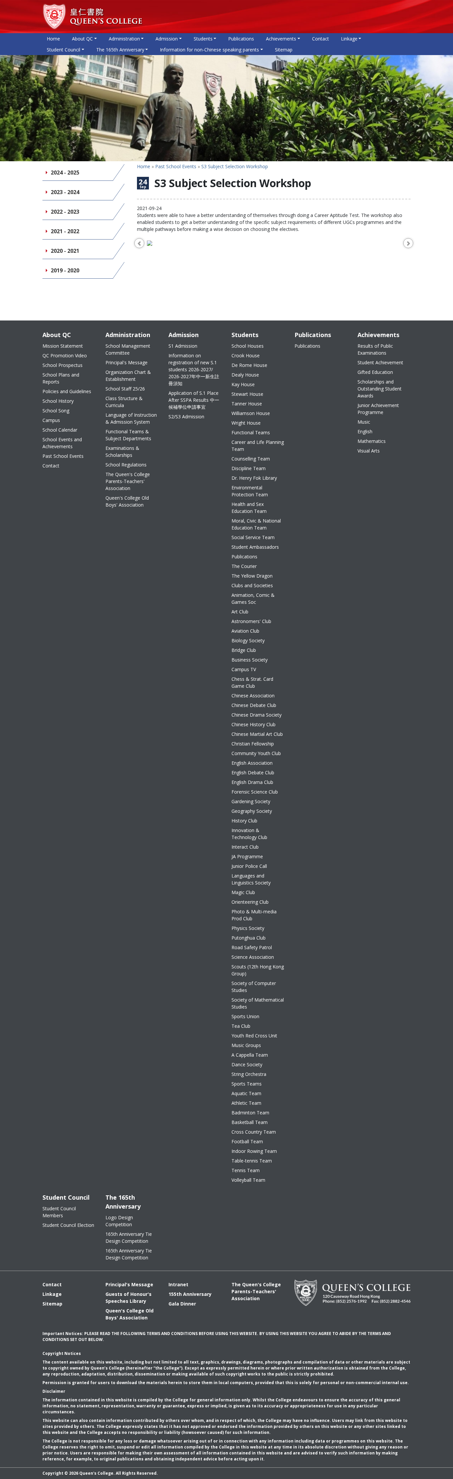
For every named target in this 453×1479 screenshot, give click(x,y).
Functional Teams (250, 432)
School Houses (247, 346)
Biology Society (248, 640)
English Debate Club (252, 772)
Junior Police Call (249, 866)
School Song (55, 410)
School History (58, 401)
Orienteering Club (250, 902)
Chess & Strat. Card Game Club (252, 682)
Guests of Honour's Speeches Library (128, 1297)
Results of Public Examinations (375, 349)
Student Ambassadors (255, 547)
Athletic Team (246, 1103)
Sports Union (245, 1016)
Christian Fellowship (252, 743)
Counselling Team (250, 459)
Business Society (249, 660)
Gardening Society (250, 801)
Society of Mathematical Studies (257, 1003)
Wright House (246, 423)
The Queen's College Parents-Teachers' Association (127, 481)
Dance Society (246, 1064)
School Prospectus (62, 365)
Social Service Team (253, 537)
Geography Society (251, 811)
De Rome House (249, 365)
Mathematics (371, 441)
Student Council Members (59, 1212)
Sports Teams (246, 1084)
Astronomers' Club (251, 621)
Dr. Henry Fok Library (254, 478)
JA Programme (247, 856)
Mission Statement (62, 346)
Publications (241, 38)
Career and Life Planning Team (257, 445)
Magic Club (243, 892)
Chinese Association (253, 695)
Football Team (247, 1141)
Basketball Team (249, 1122)
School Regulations (126, 464)
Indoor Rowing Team (254, 1151)
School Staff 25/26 (125, 389)
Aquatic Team (246, 1093)
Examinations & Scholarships (122, 451)
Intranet (178, 1284)
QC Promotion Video (64, 355)
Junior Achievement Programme (378, 408)
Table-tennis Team (251, 1161)
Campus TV (243, 669)
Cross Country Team (253, 1132)
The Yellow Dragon (252, 576)
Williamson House (250, 413)
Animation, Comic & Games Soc (253, 598)
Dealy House (245, 375)
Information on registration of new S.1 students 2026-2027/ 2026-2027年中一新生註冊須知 (193, 369)
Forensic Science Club (254, 792)
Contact (320, 38)
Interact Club (245, 847)
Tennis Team (245, 1170)
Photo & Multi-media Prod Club (254, 915)
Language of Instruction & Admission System (131, 418)
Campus (51, 420)
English (364, 431)
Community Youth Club (256, 753)
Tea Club (240, 1026)
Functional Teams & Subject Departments (128, 435)
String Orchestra (248, 1074)
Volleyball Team (248, 1180)
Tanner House (246, 403)
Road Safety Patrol (251, 947)
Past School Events (175, 166)
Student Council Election (68, 1225)
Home (53, 38)
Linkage (52, 1294)
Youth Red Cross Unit (254, 1035)
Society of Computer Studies (253, 986)
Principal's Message (126, 362)
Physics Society (247, 928)
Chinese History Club (253, 724)
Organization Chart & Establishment (128, 375)
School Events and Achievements (62, 443)
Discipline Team (248, 468)
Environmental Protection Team (249, 491)
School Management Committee (127, 349)
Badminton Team (250, 1112)
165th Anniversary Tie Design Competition (128, 1237)
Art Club (239, 611)
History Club (244, 820)
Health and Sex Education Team (249, 507)
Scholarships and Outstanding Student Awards (379, 389)
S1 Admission (182, 346)
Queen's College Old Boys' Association (127, 501)
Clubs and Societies (252, 585)
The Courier (244, 566)
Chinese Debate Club (253, 705)
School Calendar (59, 430)
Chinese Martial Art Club (257, 734)
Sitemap (283, 49)
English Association (252, 763)
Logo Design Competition (119, 1221)
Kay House (243, 384)
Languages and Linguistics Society (251, 879)
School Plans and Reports (60, 378)
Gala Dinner (182, 1304)
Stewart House (247, 394)
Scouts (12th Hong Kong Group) (257, 970)
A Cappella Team (249, 1055)
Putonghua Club (248, 938)
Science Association (252, 957)
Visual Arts (368, 451)
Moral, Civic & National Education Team (256, 524)
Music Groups (246, 1045)
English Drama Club (252, 782)
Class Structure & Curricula (124, 401)
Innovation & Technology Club (249, 833)
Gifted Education (375, 372)
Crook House (245, 355)
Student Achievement (380, 362)
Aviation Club (245, 631)
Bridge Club (243, 650)
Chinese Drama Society (256, 715)
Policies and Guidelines (66, 391)
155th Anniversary (190, 1294)
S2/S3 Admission (186, 416)
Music (363, 422)
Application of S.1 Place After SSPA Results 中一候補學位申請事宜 (193, 400)
